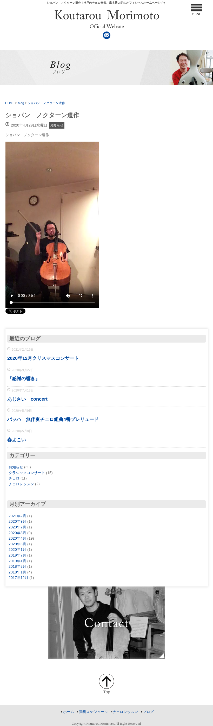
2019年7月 (17, 555)
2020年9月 (17, 521)
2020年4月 (17, 538)
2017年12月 (18, 578)
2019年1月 (17, 561)
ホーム (68, 712)
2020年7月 (17, 527)
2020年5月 (17, 533)
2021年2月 (17, 516)
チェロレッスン (21, 484)
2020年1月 (17, 549)
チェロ (14, 478)
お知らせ (56, 125)
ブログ (148, 712)
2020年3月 (17, 544)
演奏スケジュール (93, 712)
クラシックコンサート (27, 473)
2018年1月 (17, 572)
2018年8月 (17, 566)
